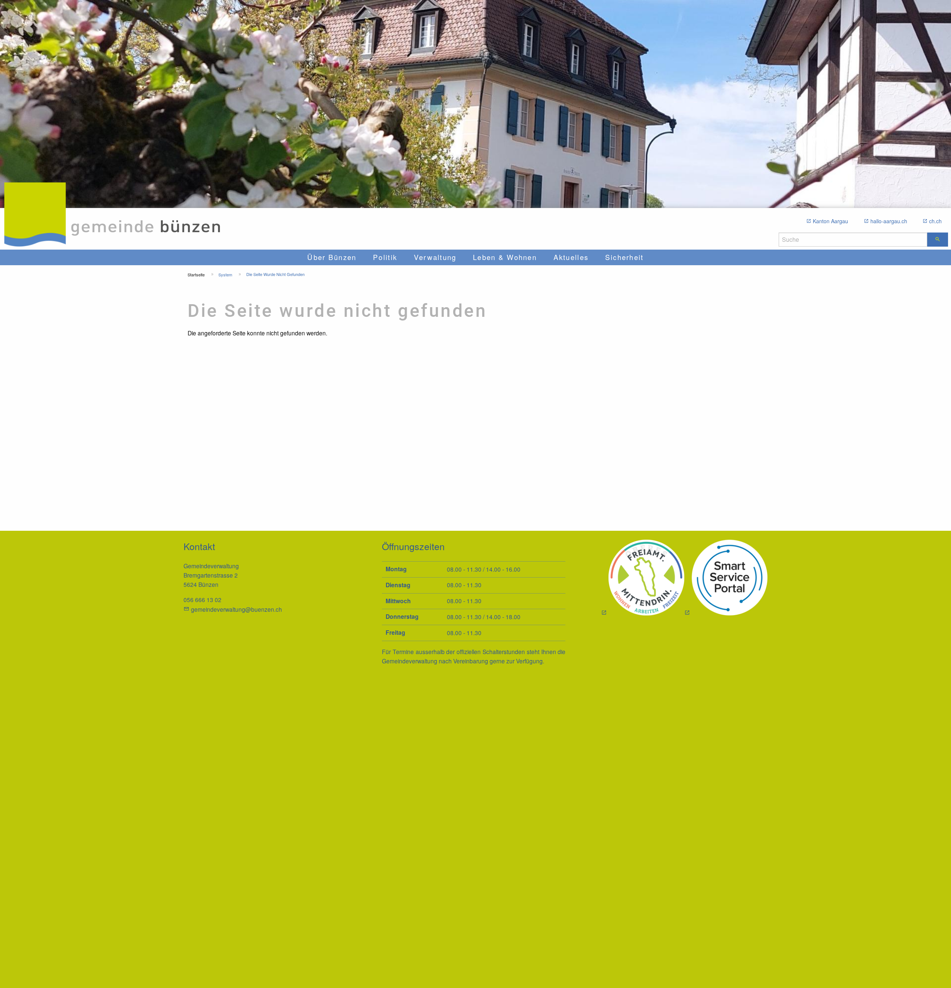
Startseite (196, 274)
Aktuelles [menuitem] (571, 257)
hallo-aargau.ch (888, 221)
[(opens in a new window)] (725, 578)
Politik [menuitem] (385, 257)
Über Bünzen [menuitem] (331, 257)
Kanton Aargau (830, 221)
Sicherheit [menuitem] (624, 257)
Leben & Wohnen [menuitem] (505, 257)
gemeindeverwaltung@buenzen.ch (236, 609)
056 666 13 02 (202, 599)
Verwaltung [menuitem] (435, 257)
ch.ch (935, 221)
